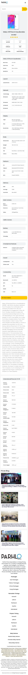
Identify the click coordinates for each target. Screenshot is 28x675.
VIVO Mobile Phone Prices (20, 649)
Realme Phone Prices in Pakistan (18, 652)
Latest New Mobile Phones (16, 656)
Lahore (14, 599)
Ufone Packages (14, 586)
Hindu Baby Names (14, 643)
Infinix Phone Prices (18, 651)
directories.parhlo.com (6, 673)
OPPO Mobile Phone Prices (7, 649)
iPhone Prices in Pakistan (21, 648)
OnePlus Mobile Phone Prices (17, 653)
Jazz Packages (14, 580)
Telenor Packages (14, 583)
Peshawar (14, 603)
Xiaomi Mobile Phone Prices (7, 651)
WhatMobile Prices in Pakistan (9, 654)
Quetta (14, 606)
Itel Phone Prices (7, 653)
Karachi (14, 596)
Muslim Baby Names (14, 636)
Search (25, 9)
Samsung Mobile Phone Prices (7, 648)
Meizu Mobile (15, 68)
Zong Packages (14, 589)
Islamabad (14, 609)
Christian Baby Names (14, 639)
